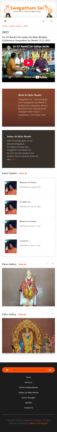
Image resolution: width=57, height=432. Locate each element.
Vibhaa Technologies (38, 423)
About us (28, 382)
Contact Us (28, 407)
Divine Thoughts (28, 397)
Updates (28, 402)
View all (23, 173)
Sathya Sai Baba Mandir (19, 136)
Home (28, 377)
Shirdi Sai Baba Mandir (30, 95)
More (20, 118)
